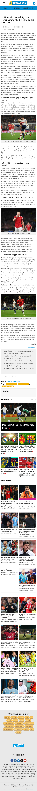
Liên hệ (31, 785)
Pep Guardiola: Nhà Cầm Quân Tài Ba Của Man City (18, 361)
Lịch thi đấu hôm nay (8, 723)
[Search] (34, 3)
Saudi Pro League (19, 726)
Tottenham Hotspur (8, 386)
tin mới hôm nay (18, 729)
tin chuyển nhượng (8, 729)
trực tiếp (26, 729)
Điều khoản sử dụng (22, 785)
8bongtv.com (17, 789)
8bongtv (7, 717)
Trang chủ (7, 8)
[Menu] (3, 3)
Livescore (21, 786)
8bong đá (14, 717)
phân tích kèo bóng (9, 726)
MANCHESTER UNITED (24, 384)
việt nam (18, 732)
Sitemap (15, 786)
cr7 (31, 717)
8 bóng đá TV (32, 347)
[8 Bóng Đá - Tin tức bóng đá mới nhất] (18, 3)
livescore (17, 8)
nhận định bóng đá (29, 723)
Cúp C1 (9, 720)
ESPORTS (15, 720)
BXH (27, 717)
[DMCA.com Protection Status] (18, 745)
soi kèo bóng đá (29, 726)
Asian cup (21, 717)
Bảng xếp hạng (28, 8)
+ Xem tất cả (31, 400)
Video (32, 729)
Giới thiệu (13, 785)
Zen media (30, 789)
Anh (3, 29)
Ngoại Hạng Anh (19, 723)
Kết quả (21, 720)
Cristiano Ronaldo (11, 384)
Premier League (9, 29)
